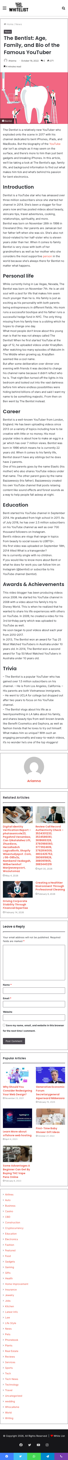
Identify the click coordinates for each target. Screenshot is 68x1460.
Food (8, 1256)
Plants (8, 1345)
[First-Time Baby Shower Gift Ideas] (50, 1116)
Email (7, 998)
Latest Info (11, 1311)
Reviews (10, 1356)
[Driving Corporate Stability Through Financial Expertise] (18, 889)
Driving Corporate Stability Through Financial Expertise (15, 904)
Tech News (11, 1379)
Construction (12, 1222)
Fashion (9, 1244)
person (47, 256)
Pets (7, 1334)
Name (7, 984)
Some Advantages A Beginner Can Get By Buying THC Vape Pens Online (16, 1171)
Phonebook (11, 1339)
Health (9, 1278)
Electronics (11, 1239)
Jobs (8, 1300)
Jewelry (9, 1295)
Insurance (11, 1289)
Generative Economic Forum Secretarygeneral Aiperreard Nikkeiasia (50, 1092)
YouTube (55, 144)
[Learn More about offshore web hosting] (17, 1118)
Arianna (12, 60)
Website (7, 1011)
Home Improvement (16, 1284)
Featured (10, 1250)
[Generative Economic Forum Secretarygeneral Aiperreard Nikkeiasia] (50, 1075)
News (18, 24)
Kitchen (9, 1306)
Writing (9, 1418)
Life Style (10, 1323)
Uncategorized (13, 1395)
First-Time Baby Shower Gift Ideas (48, 1130)
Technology (12, 1384)
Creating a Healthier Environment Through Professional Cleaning (50, 886)
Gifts (8, 1272)
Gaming (9, 1267)
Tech (8, 1373)
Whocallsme (12, 1407)
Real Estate (11, 1351)
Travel (8, 1390)
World (8, 1412)
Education (11, 1233)
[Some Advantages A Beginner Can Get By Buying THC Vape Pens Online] (17, 1154)
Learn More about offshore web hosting (17, 1133)
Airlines (9, 1194)
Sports (9, 1367)
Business (10, 1205)
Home (9, 24)
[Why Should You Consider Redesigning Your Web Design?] (17, 1075)
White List (59, 1435)
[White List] (19, 8)
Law (7, 1317)
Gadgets (10, 1261)
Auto (8, 1200)
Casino (9, 1211)
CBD (7, 1216)
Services (10, 1362)
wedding (10, 1401)
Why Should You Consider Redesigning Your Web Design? (17, 1090)
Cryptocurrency (14, 1228)
